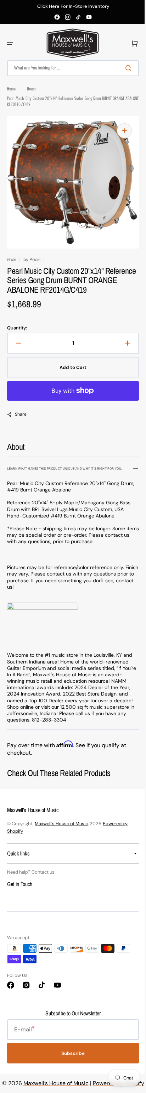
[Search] (124, 68)
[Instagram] (67, 17)
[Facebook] (57, 17)
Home (11, 89)
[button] (10, 43)
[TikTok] (78, 17)
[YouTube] (89, 17)
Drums (31, 89)
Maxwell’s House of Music (61, 824)
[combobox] (70, 68)
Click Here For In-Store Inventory (73, 6)
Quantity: (17, 328)
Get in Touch (19, 884)
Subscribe (70, 1053)
